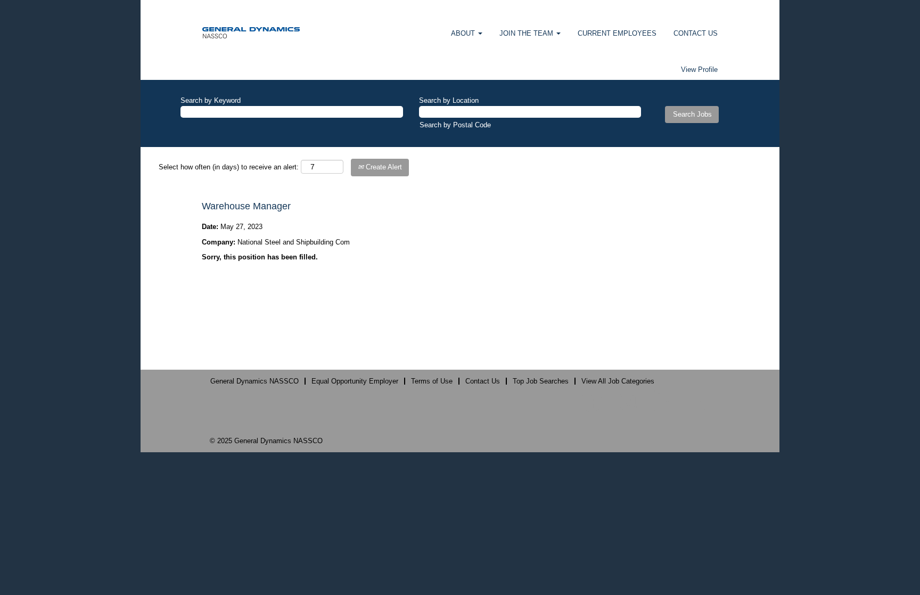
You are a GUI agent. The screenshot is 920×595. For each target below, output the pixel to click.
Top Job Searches (541, 381)
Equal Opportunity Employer (354, 381)
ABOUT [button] (464, 33)
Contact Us (482, 381)
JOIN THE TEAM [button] (527, 33)
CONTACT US (695, 33)
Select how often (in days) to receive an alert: (229, 167)
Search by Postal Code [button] (455, 125)
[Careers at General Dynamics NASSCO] (251, 32)
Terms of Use (432, 381)
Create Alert (383, 167)
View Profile (699, 70)
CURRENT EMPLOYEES (617, 33)
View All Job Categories (617, 381)
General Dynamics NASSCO (254, 381)
